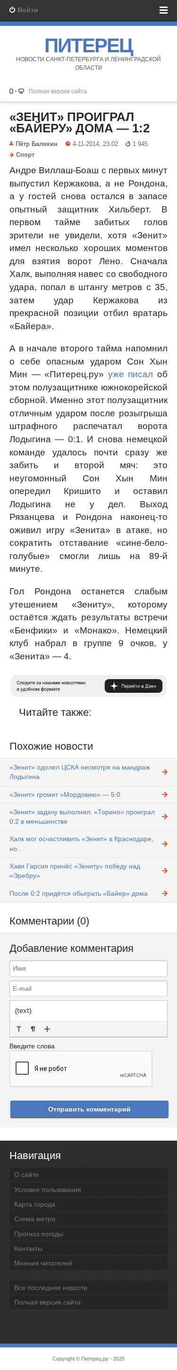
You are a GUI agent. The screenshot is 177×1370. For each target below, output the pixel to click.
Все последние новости (50, 1287)
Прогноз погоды (38, 1234)
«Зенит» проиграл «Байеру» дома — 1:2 (79, 122)
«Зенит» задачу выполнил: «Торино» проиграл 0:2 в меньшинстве (82, 816)
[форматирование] (19, 1029)
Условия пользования (47, 1189)
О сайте (26, 1174)
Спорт (25, 155)
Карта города (34, 1204)
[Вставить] (47, 1029)
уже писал (130, 374)
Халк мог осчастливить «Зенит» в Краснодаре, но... (81, 843)
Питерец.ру (95, 1359)
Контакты (28, 1248)
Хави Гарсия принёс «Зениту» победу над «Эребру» (74, 870)
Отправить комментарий (89, 1109)
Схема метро (34, 1219)
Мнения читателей (43, 1263)
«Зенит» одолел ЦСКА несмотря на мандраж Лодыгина (79, 771)
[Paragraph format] (33, 1029)
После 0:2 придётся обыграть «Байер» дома (78, 893)
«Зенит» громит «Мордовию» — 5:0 (64, 794)
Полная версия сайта (58, 91)
